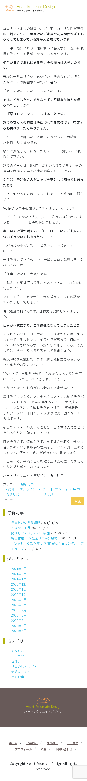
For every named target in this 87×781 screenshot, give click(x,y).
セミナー (17, 661)
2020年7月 (19, 610)
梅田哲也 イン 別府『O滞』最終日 (35, 538)
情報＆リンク (21, 671)
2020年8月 (19, 604)
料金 (43, 749)
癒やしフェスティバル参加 (30, 533)
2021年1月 (19, 578)
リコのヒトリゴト (24, 666)
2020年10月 (20, 594)
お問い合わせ (63, 749)
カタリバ (17, 650)
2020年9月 (19, 599)
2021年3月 (19, 573)
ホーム (13, 743)
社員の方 (52, 743)
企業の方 (32, 743)
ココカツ (17, 656)
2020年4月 (19, 625)
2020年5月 (19, 620)
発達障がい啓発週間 (25, 522)
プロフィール (23, 749)
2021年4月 (19, 568)
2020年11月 (20, 589)
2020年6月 (19, 615)
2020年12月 (20, 584)
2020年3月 (19, 630)
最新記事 (27, 484)
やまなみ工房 (21, 527)
